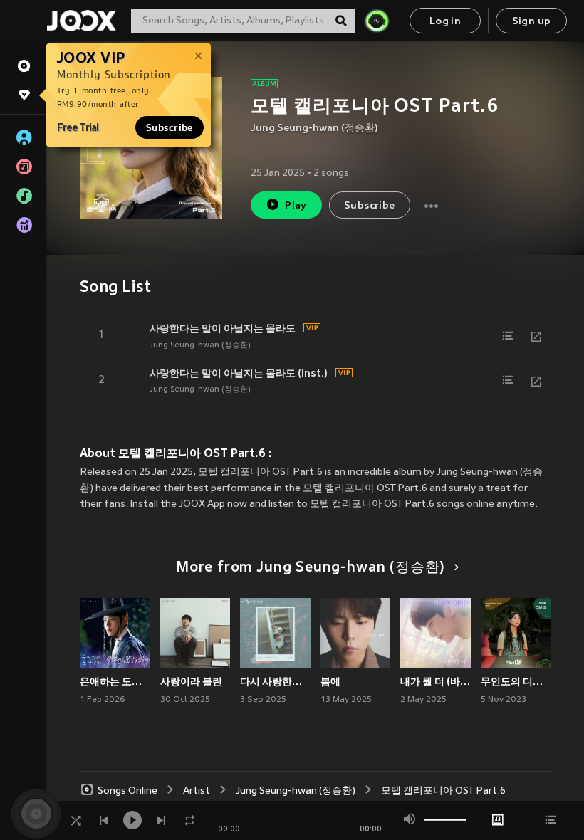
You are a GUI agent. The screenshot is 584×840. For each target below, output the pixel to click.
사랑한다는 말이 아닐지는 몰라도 (223, 328)
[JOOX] (81, 20)
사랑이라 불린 (191, 681)
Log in (445, 21)
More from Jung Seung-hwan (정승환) (310, 568)
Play (296, 206)
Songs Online (127, 791)
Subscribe (169, 127)
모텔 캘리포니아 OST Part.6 (443, 791)
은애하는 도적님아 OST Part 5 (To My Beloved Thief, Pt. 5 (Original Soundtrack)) (115, 681)
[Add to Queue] (508, 336)
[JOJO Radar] (377, 20)
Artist (196, 791)
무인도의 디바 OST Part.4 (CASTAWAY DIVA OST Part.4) (516, 681)
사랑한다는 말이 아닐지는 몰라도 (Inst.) (239, 373)
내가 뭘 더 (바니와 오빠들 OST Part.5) (435, 681)
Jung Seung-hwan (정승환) (314, 128)
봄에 (330, 681)
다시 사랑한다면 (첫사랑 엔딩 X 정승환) (275, 681)
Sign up (531, 21)
